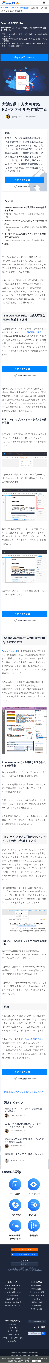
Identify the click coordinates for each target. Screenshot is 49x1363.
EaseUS (11, 3)
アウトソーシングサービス (12, 1338)
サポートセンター (12, 1334)
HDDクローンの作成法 (12, 1302)
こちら (39, 1270)
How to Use (9, 8)
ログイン (33, 1268)
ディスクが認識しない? (12, 1292)
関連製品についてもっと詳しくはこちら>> (24, 1091)
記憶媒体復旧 (36, 1285)
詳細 (27, 1361)
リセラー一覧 (12, 1331)
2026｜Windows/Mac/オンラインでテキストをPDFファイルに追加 (24, 1125)
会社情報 (12, 1324)
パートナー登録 (12, 1328)
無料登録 (24, 1264)
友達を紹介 (12, 1341)
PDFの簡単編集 (22, 8)
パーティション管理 (36, 1292)
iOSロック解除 (36, 1309)
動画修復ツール (12, 1299)
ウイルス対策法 (12, 1295)
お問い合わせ (35, 1355)
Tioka (21, 117)
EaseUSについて (12, 1320)
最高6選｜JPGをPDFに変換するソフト (24, 1154)
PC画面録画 (36, 1305)
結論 (6, 244)
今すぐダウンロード (24, 57)
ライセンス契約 (26, 1355)
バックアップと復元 (36, 1295)
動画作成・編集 (36, 1302)
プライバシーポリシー (16, 1355)
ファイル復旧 (36, 1289)
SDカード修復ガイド (12, 1285)
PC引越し (36, 1299)
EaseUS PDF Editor (34, 1039)
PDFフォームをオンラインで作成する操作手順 (25, 240)
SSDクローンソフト (12, 1305)
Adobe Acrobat (9, 651)
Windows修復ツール (13, 1289)
